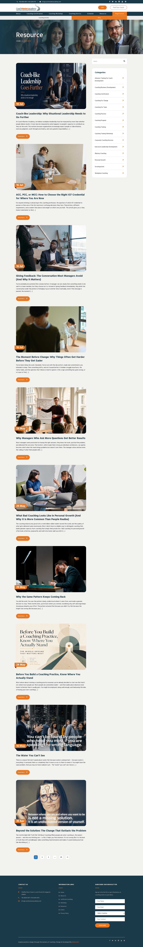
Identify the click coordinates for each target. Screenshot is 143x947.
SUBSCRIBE (102, 925)
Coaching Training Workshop (104, 134)
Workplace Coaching (101, 173)
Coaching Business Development (105, 87)
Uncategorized (99, 167)
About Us (63, 896)
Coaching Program (100, 120)
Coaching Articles (44, 18)
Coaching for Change (101, 101)
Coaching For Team (101, 107)
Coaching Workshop (56, 14)
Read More (21, 136)
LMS (102, 8)
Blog (99, 18)
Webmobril (75, 942)
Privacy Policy (65, 913)
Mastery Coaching (100, 153)
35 (61, 857)
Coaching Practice (100, 114)
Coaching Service (75, 14)
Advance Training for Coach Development (103, 79)
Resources (63, 906)
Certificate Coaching (67, 899)
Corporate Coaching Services (104, 140)
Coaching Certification (35, 14)
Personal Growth (100, 160)
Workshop (64, 903)
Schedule (90, 14)
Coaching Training (100, 127)
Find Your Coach (118, 8)
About (18, 14)
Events (62, 910)
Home (18, 41)
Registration (119, 14)
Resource (103, 14)
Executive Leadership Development (106, 147)
